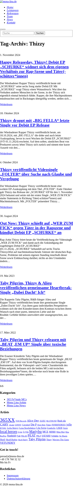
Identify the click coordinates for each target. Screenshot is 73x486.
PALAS (24, 436)
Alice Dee (33, 420)
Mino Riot (60, 432)
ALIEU (43, 421)
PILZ (38, 436)
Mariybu (35, 431)
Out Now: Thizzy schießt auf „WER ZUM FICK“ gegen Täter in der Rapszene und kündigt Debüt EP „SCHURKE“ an (36, 228)
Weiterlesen (6, 104)
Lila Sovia (41, 428)
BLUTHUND (51, 421)
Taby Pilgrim (37, 439)
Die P (34, 424)
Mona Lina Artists (16, 402)
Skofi (2, 439)
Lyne (20, 432)
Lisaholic (51, 428)
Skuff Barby (23, 440)
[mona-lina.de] (8, 1)
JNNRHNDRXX (58, 425)
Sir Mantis (63, 436)
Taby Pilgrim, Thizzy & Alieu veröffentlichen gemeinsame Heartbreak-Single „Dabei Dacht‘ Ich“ (36, 287)
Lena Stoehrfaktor (27, 428)
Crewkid (26, 424)
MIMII (52, 431)
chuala (11, 425)
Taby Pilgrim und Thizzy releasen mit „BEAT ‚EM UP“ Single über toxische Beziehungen (33, 344)
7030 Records (20, 421)
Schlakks (55, 436)
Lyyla (26, 431)
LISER (59, 428)
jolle (69, 424)
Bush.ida (61, 420)
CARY (4, 424)
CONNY (18, 425)
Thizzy (49, 440)
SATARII (46, 435)
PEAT (32, 435)
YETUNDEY (7, 442)
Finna (48, 425)
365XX (7, 420)
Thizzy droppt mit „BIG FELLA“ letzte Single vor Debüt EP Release (34, 122)
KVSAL (3, 428)
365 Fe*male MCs (17, 399)
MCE (45, 431)
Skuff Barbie (11, 439)
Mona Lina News (16, 405)
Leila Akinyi (13, 428)
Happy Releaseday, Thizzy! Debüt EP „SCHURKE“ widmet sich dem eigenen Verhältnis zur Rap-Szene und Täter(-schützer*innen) (34, 69)
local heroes (8, 431)
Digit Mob (41, 425)
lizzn (65, 428)
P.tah (19, 436)
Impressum (13, 475)
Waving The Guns (60, 439)
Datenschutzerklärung (18, 478)
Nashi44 (11, 435)
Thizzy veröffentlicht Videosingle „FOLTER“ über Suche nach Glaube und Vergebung (36, 174)
